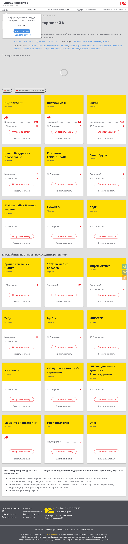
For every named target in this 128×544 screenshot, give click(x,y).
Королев (28, 41)
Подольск (54, 41)
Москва (17, 41)
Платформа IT (56, 103)
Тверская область (52, 48)
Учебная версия (9, 514)
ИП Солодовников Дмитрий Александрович (102, 370)
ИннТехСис (12, 370)
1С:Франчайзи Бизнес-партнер (20, 207)
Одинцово (41, 41)
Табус (8, 318)
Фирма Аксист (100, 266)
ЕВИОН (94, 103)
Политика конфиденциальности (32, 509)
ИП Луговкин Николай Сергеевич (63, 370)
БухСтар (52, 318)
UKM (93, 422)
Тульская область (70, 48)
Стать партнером (9, 517)
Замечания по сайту (31, 514)
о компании (52, 534)
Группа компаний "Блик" (17, 266)
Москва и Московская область (53, 45)
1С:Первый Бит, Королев (58, 266)
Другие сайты (29, 517)
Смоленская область (33, 48)
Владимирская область (80, 45)
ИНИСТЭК (96, 318)
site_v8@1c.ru (66, 512)
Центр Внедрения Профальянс (17, 155)
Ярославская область (90, 48)
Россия (34, 45)
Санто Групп (98, 155)
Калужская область (102, 45)
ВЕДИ (93, 207)
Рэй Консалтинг (58, 422)
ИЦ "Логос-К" (13, 103)
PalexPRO (53, 207)
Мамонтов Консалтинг (20, 422)
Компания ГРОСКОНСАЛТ (56, 155)
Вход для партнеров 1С (10, 509)
